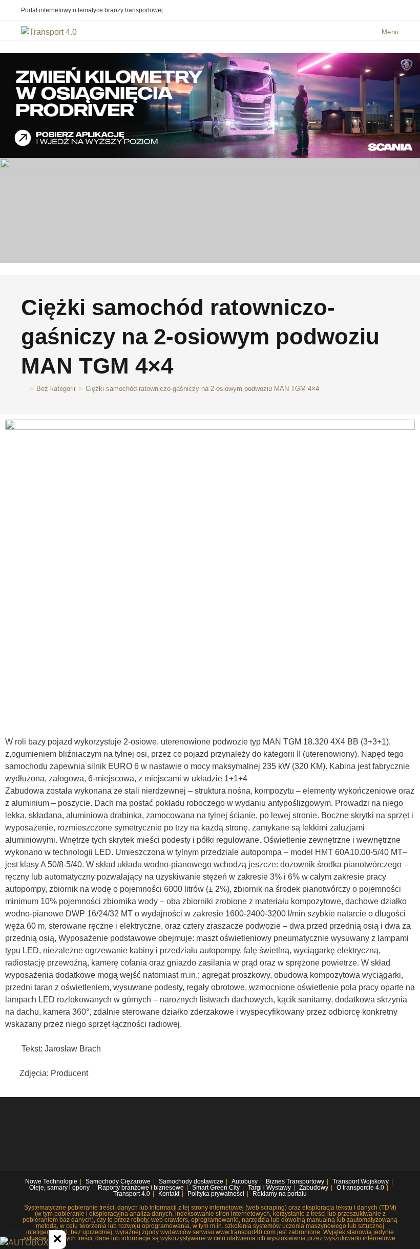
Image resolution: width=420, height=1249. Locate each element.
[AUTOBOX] (24, 1243)
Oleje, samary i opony (59, 1187)
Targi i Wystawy (269, 1187)
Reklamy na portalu (280, 1193)
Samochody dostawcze (191, 1181)
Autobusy (245, 1181)
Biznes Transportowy (295, 1181)
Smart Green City (216, 1187)
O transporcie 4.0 (360, 1187)
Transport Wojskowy (360, 1181)
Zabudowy (313, 1187)
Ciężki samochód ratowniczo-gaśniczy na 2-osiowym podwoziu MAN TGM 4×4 (202, 388)
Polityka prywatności (215, 1193)
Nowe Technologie (51, 1181)
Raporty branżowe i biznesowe (141, 1187)
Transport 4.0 (131, 1193)
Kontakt (168, 1193)
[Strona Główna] (23, 388)
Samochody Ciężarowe (118, 1181)
